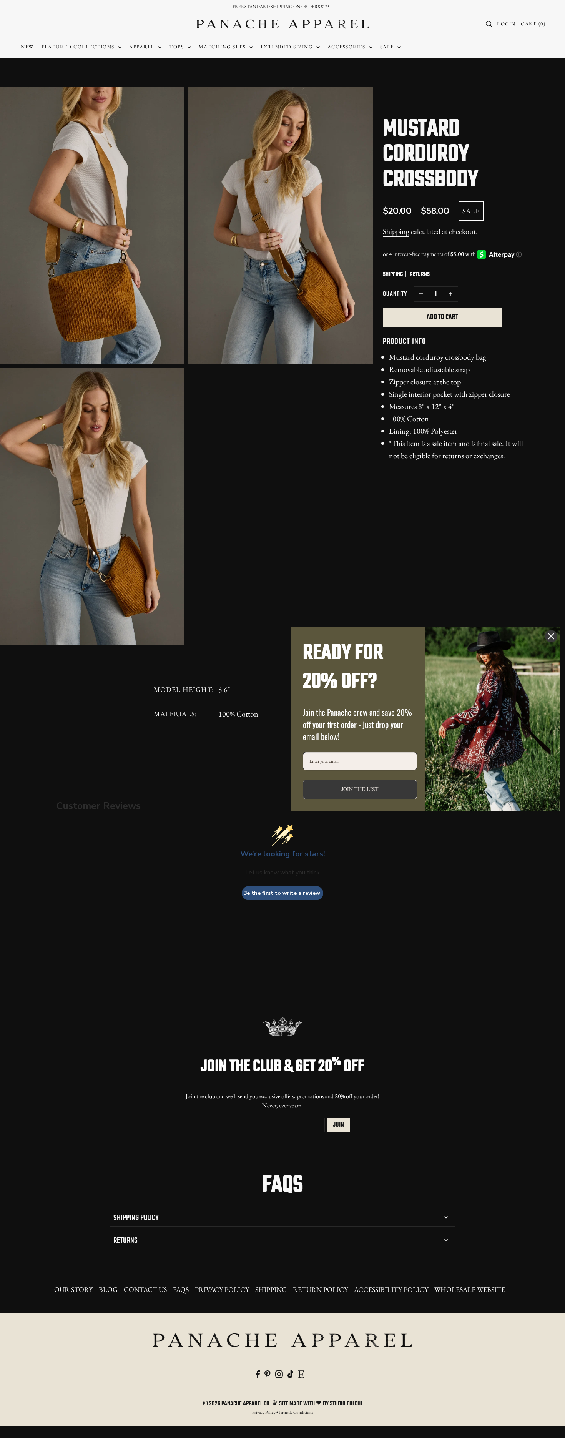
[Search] (489, 24)
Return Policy (320, 1289)
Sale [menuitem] (388, 46)
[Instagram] (279, 1373)
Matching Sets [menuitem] (223, 46)
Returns (125, 1241)
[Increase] (450, 294)
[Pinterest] (267, 1373)
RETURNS (420, 274)
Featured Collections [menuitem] (79, 46)
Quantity (395, 294)
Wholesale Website (469, 1289)
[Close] (551, 636)
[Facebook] (258, 1373)
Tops (177, 46)
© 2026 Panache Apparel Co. (237, 1404)
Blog (108, 1289)
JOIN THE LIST (360, 789)
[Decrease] (421, 294)
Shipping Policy (136, 1218)
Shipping (396, 231)
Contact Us (145, 1289)
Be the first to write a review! (282, 893)
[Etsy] (301, 1373)
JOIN (338, 1124)
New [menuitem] (27, 46)
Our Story (73, 1289)
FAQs (181, 1289)
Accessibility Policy (391, 1289)
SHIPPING (393, 274)
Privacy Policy (222, 1289)
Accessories (347, 46)
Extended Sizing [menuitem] (287, 46)
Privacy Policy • (265, 1412)
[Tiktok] (290, 1373)
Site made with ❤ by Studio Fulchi (320, 1404)
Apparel (142, 46)
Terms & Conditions (295, 1412)
